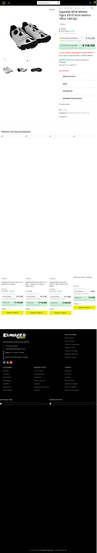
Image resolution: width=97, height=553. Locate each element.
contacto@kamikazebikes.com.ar (15, 349)
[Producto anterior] (90, 8)
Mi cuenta (68, 374)
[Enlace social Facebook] (4, 362)
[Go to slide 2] (29, 60)
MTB (83, 8)
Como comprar (38, 371)
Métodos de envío (39, 380)
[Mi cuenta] (90, 3)
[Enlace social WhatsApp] (67, 116)
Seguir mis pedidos (70, 387)
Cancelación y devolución (41, 387)
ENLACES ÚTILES (40, 367)
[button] (3, 35)
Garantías (37, 384)
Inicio (60, 8)
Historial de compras (71, 384)
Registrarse (68, 371)
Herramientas (7, 377)
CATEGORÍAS (7, 367)
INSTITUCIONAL (71, 335)
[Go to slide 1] (27, 60)
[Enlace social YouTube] (11, 362)
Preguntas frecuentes (71, 354)
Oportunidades (7, 390)
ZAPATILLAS (77, 8)
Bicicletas (6, 371)
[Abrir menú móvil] (9, 3)
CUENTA (68, 367)
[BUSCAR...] (58, 3)
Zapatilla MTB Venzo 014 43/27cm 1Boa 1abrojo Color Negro (58, 284)
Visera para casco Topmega (82, 277)
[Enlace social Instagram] (7, 362)
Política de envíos (70, 347)
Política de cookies (70, 357)
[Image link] (24, 473)
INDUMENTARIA (68, 8)
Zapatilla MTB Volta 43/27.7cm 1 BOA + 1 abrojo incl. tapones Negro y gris (36, 284)
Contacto (37, 390)
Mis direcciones (69, 380)
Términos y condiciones (72, 344)
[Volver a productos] (92, 8)
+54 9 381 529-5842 (11, 346)
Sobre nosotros (69, 338)
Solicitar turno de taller (72, 390)
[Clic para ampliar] (5, 59)
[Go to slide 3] (31, 60)
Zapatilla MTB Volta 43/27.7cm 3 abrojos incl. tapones (12, 283)
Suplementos (7, 387)
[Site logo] (3, 3)
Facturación (37, 377)
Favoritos (68, 377)
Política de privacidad (71, 351)
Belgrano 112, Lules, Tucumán (14, 352)
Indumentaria (7, 380)
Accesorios (6, 374)
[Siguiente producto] (94, 8)
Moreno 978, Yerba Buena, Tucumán (16, 357)
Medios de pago (39, 374)
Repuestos (6, 384)
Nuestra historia (70, 341)
